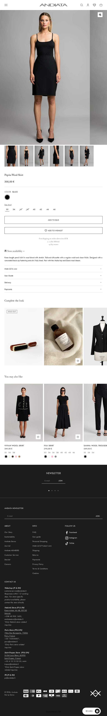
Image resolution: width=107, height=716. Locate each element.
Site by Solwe (9, 695)
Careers (7, 564)
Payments (36, 559)
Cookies (35, 573)
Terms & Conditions (40, 568)
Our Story (8, 532)
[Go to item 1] (11, 156)
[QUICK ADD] (77, 360)
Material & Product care (42, 546)
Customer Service (11, 555)
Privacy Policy (37, 564)
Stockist (7, 559)
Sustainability (9, 537)
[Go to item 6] (87, 156)
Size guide (36, 537)
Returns (35, 555)
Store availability (14, 251)
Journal (7, 546)
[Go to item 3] (41, 156)
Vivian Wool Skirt (14, 445)
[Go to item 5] (72, 156)
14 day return (53, 244)
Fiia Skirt (49, 445)
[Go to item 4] (57, 156)
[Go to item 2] (26, 156)
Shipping (35, 550)
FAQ (34, 532)
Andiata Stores (10, 541)
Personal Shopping (39, 541)
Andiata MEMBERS (11, 550)
